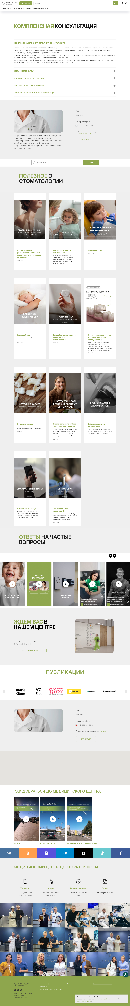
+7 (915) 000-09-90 (25, 893)
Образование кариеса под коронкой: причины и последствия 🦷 (99, 337)
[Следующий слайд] (114, 556)
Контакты (18, 8)
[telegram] (65, 853)
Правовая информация (47, 984)
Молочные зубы (95, 250)
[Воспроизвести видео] (12, 584)
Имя (77, 111)
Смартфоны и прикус (26, 509)
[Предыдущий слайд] (110, 556)
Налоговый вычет (72, 984)
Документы (43, 986)
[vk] (9, 853)
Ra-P (23, 997)
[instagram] (46, 853)
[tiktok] (102, 853)
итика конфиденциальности (104, 984)
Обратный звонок (40, 8)
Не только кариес (25, 424)
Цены (28, 8)
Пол (94, 984)
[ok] (28, 853)
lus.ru (26, 997)
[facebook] (120, 853)
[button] (122, 3)
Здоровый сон (23, 335)
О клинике (6, 8)
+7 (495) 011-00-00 (25, 895)
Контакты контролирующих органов (51, 989)
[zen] (83, 853)
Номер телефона (83, 122)
